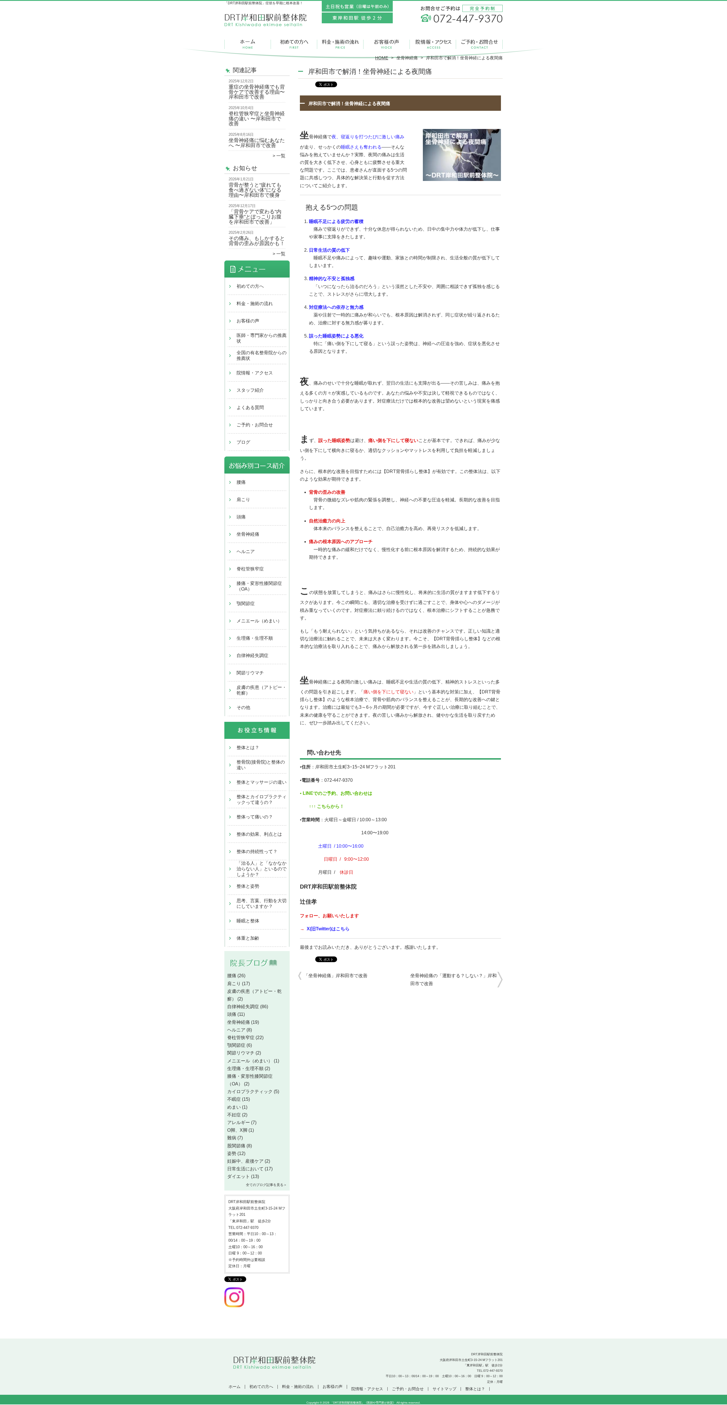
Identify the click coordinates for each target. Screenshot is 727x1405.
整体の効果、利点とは (259, 834)
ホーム (247, 44)
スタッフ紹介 (250, 390)
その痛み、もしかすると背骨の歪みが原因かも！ (257, 240)
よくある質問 (250, 407)
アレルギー (238, 1122)
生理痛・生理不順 (255, 638)
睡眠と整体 (248, 920)
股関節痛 (236, 1145)
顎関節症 (246, 603)
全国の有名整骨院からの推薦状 (262, 355)
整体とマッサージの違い (262, 782)
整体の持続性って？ (257, 851)
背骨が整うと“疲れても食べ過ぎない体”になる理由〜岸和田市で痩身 (255, 190)
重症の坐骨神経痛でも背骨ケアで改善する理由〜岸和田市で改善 (257, 92)
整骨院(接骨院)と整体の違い (261, 765)
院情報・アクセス (433, 44)
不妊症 (234, 1114)
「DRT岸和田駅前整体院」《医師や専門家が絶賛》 (363, 1402)
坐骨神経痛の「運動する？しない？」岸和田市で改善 (453, 979)
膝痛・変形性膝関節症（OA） (259, 586)
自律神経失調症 (252, 655)
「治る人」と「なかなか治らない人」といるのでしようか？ (262, 869)
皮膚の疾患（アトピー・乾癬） (262, 690)
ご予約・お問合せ (479, 44)
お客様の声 (387, 44)
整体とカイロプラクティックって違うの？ (262, 799)
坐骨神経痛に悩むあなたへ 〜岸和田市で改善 (257, 142)
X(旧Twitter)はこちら (328, 928)
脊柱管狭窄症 (250, 568)
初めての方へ (294, 44)
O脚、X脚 (237, 1130)
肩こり (243, 499)
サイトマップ (444, 1389)
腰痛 (241, 482)
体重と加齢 (248, 938)
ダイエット (238, 1176)
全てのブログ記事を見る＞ (266, 1185)
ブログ (243, 442)
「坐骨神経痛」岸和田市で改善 (335, 975)
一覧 (280, 155)
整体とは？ (248, 747)
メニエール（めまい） (259, 620)
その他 (243, 707)
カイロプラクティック (250, 1091)
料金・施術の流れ (340, 44)
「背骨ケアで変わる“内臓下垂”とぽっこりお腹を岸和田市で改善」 (255, 216)
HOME (381, 57)
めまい (234, 1107)
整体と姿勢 (248, 886)
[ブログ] (257, 969)
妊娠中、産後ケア (245, 1161)
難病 (231, 1137)
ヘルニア (246, 551)
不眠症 (234, 1099)
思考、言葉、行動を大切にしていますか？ (262, 903)
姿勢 (231, 1153)
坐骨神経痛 (407, 57)
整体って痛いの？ (255, 816)
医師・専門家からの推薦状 (262, 338)
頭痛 (241, 516)
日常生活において (245, 1168)
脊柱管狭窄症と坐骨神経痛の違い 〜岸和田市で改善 (257, 118)
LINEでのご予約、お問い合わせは (337, 793)
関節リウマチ (250, 672)
